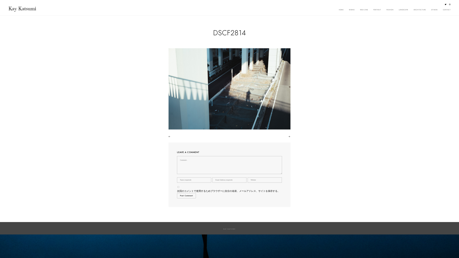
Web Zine (364, 10)
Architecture (420, 10)
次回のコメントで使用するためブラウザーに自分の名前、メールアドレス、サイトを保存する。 (228, 191)
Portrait (377, 10)
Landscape (403, 10)
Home (341, 10)
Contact (447, 10)
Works (352, 10)
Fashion (390, 10)
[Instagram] (450, 5)
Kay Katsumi (22, 8)
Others (434, 10)
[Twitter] (445, 5)
